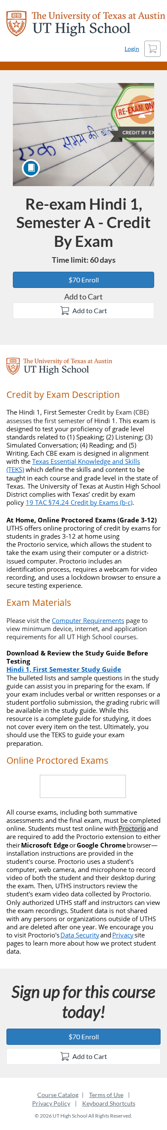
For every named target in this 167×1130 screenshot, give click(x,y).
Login (132, 48)
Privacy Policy (51, 1103)
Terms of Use (106, 1094)
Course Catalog (57, 1094)
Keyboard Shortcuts (108, 1103)
